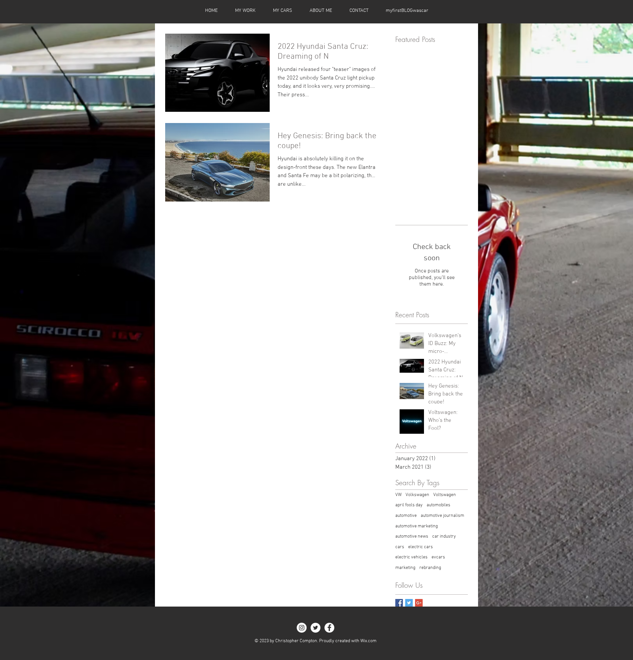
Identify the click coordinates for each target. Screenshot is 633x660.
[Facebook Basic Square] (399, 603)
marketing (405, 568)
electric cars (420, 547)
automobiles (438, 505)
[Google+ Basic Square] (419, 603)
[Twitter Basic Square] (409, 603)
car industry (444, 536)
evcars (438, 557)
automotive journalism (442, 516)
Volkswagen (417, 495)
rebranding (430, 568)
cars (399, 547)
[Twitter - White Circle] (315, 628)
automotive (406, 516)
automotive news (411, 536)
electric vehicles (411, 557)
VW (398, 495)
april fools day (409, 505)
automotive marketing (416, 526)
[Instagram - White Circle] (302, 628)
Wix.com (368, 641)
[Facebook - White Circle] (329, 628)
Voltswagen (444, 495)
